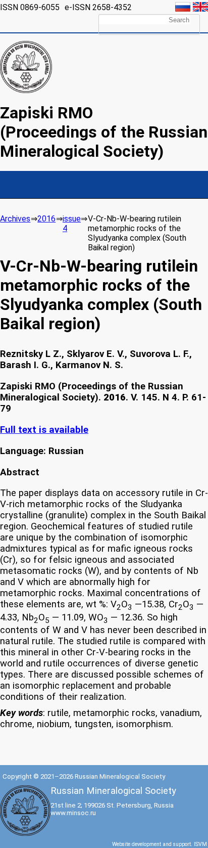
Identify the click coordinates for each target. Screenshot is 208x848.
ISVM (200, 844)
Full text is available (44, 429)
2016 (46, 219)
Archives (15, 219)
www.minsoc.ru (73, 813)
